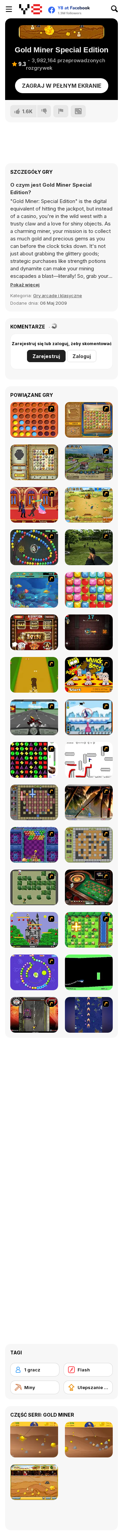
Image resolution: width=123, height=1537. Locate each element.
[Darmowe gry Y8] (30, 9)
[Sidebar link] (9, 9)
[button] (25, 284)
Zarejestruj (46, 356)
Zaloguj (81, 356)
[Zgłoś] (60, 111)
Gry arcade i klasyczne (57, 295)
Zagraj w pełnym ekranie (61, 85)
